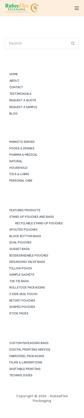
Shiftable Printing (25, 369)
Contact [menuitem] (16, 87)
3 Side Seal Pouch (23, 294)
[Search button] (73, 43)
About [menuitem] (14, 80)
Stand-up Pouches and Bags (31, 216)
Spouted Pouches (23, 229)
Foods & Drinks (22, 148)
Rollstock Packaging (27, 287)
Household (18, 167)
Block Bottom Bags (25, 236)
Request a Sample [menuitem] (23, 107)
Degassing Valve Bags (27, 261)
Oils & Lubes (19, 174)
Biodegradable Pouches (28, 255)
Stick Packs (18, 313)
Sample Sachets (21, 274)
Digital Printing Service (29, 349)
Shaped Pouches (22, 307)
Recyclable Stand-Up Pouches (39, 223)
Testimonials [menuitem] (20, 93)
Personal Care (20, 180)
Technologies (20, 375)
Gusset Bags (19, 249)
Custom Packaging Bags (29, 343)
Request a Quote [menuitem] (22, 100)
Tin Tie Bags (19, 281)
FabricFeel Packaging (26, 356)
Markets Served (22, 142)
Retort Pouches (22, 300)
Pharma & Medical (23, 154)
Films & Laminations (25, 362)
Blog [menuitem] (13, 113)
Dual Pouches (20, 242)
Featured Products (24, 210)
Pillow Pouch (20, 268)
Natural (15, 161)
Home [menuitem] (13, 74)
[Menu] (77, 8)
